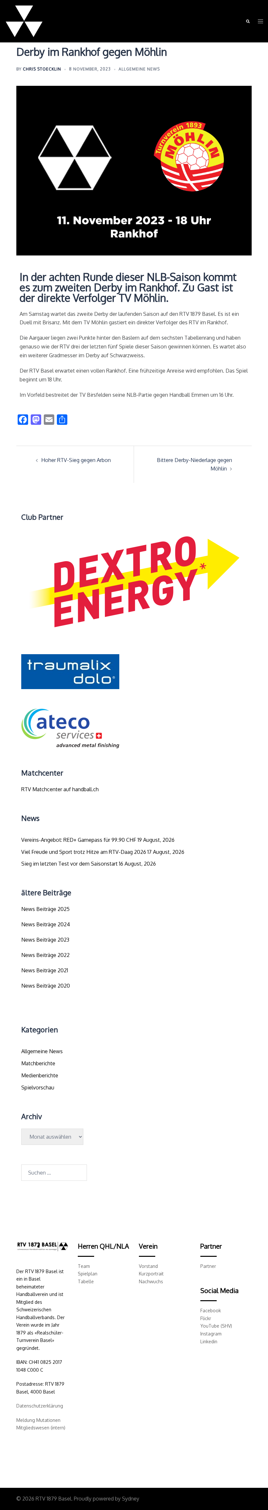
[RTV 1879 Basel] (24, 21)
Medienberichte (39, 1075)
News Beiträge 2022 (45, 955)
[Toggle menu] (260, 21)
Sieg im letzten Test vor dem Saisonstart (69, 863)
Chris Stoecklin (42, 69)
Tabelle (86, 1281)
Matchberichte (38, 1063)
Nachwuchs (151, 1281)
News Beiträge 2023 (45, 939)
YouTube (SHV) (216, 1326)
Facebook (210, 1310)
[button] (247, 21)
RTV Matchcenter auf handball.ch (60, 789)
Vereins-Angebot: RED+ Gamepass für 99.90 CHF (78, 840)
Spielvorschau (37, 1087)
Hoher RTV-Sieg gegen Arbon (76, 460)
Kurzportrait (151, 1273)
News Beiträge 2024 (45, 924)
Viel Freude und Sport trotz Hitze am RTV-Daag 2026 (83, 852)
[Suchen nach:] (54, 1172)
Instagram (211, 1333)
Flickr (205, 1318)
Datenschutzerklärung (39, 1406)
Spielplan (87, 1273)
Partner (208, 1266)
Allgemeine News (139, 69)
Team (84, 1266)
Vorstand (148, 1266)
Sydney (130, 1498)
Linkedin (208, 1341)
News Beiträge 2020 (45, 985)
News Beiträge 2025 (45, 909)
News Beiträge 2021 (44, 970)
